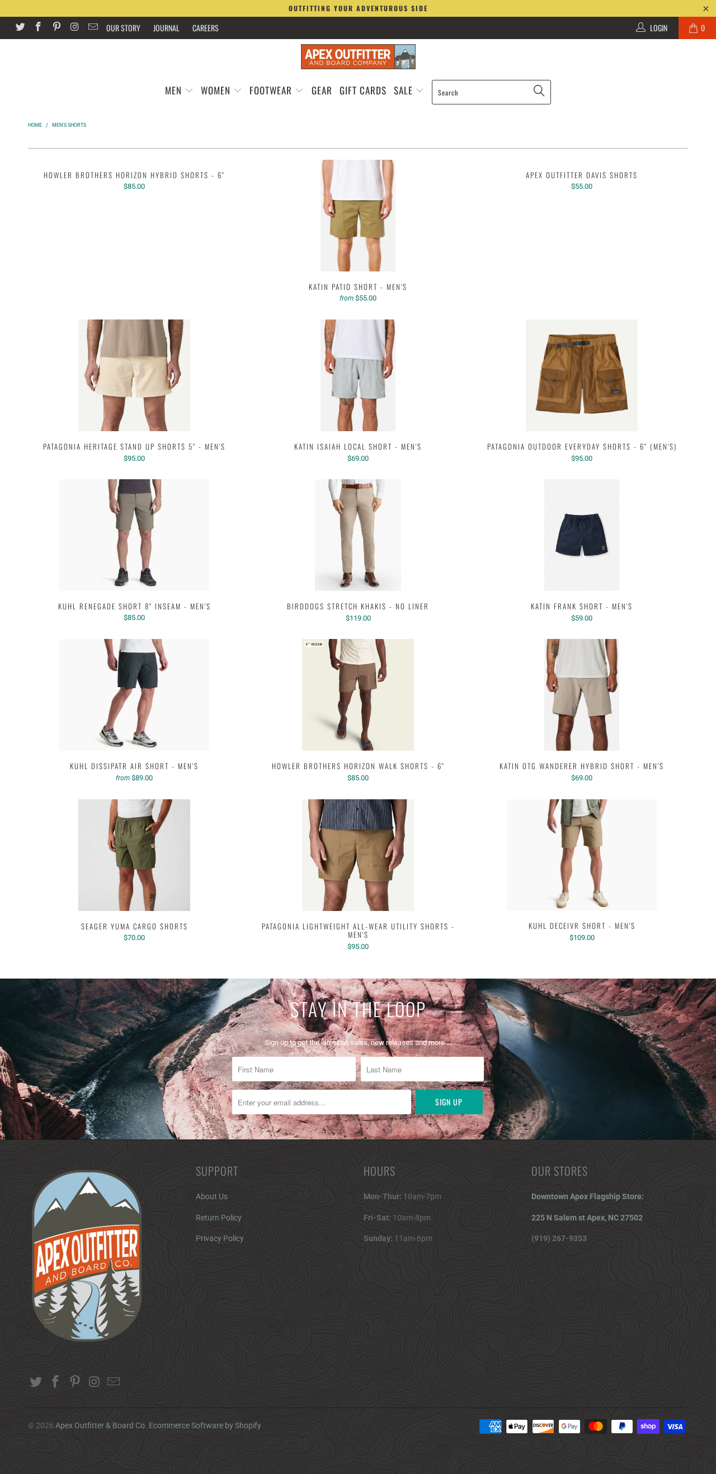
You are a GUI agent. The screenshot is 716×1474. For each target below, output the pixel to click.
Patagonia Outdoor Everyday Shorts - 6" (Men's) (581, 375)
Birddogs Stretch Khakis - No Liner (358, 535)
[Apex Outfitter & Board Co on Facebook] (38, 27)
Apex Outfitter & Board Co (100, 1425)
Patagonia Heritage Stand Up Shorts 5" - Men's (134, 375)
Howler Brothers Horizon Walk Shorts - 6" (358, 695)
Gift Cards (363, 90)
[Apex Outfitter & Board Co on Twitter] (19, 27)
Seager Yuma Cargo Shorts (134, 855)
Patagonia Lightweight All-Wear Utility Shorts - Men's (358, 855)
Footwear (270, 90)
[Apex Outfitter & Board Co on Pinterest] (56, 27)
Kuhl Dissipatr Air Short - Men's (134, 695)
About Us (212, 1196)
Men (173, 90)
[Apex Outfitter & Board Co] (358, 56)
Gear (322, 90)
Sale (405, 90)
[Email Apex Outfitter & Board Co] (92, 27)
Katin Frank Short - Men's (581, 535)
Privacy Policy (220, 1238)
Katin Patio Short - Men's (358, 215)
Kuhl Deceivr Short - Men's (581, 855)
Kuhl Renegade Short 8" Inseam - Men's (134, 535)
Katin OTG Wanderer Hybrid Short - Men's (581, 695)
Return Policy (219, 1217)
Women (215, 90)
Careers (205, 28)
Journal (166, 28)
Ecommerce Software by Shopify (205, 1425)
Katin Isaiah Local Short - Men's (358, 375)
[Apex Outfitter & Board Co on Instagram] (74, 27)
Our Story (123, 28)
